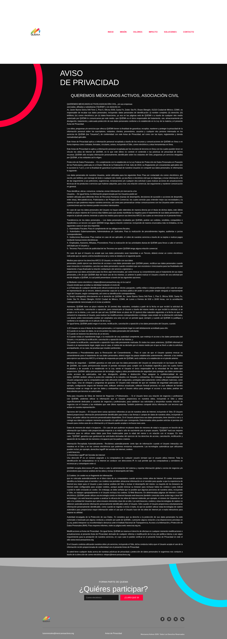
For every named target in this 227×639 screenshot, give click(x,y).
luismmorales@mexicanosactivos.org (58, 633)
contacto (188, 32)
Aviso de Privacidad (113, 633)
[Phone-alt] (182, 619)
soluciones (170, 32)
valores (137, 32)
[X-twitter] (176, 619)
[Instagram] (169, 619)
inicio (111, 32)
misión (123, 32)
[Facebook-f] (162, 619)
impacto (153, 32)
